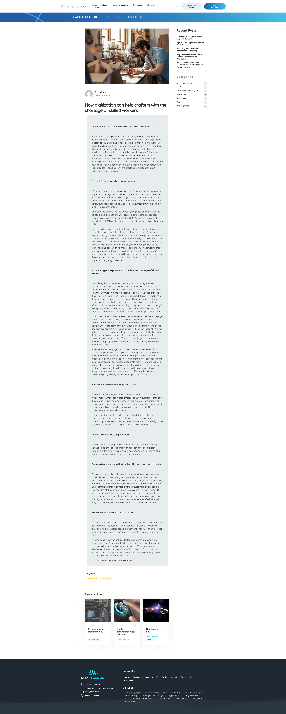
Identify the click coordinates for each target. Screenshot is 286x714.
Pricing (165, 677)
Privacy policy (187, 677)
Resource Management (143, 677)
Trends (150, 640)
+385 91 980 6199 (92, 695)
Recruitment (134, 17)
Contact (126, 677)
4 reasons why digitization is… (96, 630)
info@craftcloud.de (93, 692)
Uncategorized (183, 106)
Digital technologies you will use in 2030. (190, 43)
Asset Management (185, 83)
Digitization (114, 17)
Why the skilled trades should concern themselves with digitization (189, 56)
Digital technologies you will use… (126, 632)
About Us (174, 677)
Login (177, 6)
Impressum (128, 681)
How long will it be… (154, 630)
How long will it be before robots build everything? (188, 49)
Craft (179, 87)
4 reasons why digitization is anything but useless (189, 37)
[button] (5, 709)
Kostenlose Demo (191, 6)
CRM (157, 677)
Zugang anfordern (215, 6)
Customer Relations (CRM (187, 90)
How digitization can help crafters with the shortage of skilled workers (190, 65)
